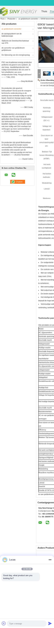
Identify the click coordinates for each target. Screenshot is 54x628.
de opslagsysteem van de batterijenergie (12, 35)
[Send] (50, 623)
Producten (11, 19)
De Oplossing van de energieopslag (16, 55)
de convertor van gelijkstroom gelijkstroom (13, 49)
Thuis (44, 11)
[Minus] (50, 559)
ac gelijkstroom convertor (28, 19)
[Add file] (4, 623)
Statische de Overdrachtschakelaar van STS (15, 42)
